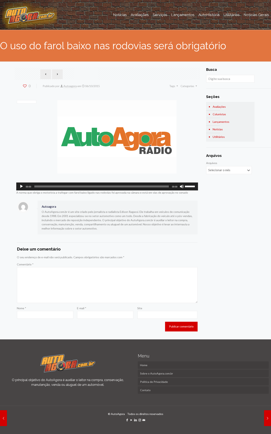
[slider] (190, 186)
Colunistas (219, 114)
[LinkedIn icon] (135, 420)
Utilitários (219, 136)
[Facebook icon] (127, 420)
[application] (107, 186)
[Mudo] (182, 186)
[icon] (143, 420)
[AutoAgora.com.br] (29, 15)
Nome (21, 308)
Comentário (25, 264)
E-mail (81, 308)
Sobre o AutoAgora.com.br (156, 373)
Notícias (218, 129)
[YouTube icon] (131, 420)
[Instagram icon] (139, 420)
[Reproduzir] (21, 186)
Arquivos (211, 163)
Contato (145, 390)
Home (143, 365)
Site (139, 308)
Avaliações (219, 106)
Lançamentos (221, 121)
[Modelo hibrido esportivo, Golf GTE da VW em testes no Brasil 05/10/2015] (3, 418)
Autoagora (70, 86)
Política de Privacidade (154, 381)
